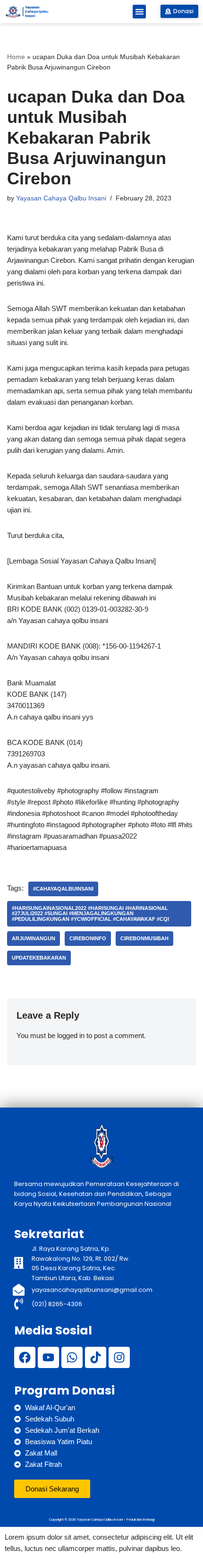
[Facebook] (24, 1357)
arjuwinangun (33, 938)
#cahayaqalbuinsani (63, 889)
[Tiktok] (95, 1357)
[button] (139, 11)
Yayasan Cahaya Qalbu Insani (61, 198)
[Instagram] (119, 1357)
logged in (71, 1035)
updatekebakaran (39, 958)
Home (16, 57)
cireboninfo (87, 938)
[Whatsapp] (72, 1357)
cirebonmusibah (144, 938)
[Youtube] (48, 1357)
